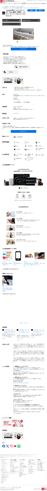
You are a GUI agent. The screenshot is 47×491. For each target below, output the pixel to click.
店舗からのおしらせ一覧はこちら (9, 293)
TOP (3, 6)
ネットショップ (21, 460)
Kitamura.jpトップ (4, 457)
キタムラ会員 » (39, 463)
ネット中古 (21, 462)
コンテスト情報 (30, 472)
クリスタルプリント (4, 461)
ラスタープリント (4, 462)
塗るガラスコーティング (13, 462)
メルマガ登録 (44, 0)
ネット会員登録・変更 (40, 0)
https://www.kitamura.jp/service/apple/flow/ (21, 382)
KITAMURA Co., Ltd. (5, 489)
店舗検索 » (39, 459)
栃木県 (17, 6)
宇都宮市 (21, 6)
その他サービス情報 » (13, 459)
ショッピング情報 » (22, 459)
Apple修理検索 (12, 6)
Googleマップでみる (23, 322)
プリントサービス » (4, 459)
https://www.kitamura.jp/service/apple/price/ (21, 371)
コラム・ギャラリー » (31, 459)
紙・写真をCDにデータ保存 (5, 474)
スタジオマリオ (39, 461)
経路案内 (31, 10)
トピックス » (21, 472)
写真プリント (2, 460)
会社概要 (28, 0)
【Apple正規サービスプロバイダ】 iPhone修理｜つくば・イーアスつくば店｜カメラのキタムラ (24, 331)
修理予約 (40, 10)
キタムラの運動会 (30, 466)
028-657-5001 (15, 113)
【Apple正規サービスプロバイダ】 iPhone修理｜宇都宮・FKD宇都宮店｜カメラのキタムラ (10, 331)
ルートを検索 (26, 102)
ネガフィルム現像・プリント (5, 463)
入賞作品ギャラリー (30, 473)
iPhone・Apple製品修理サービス (14, 460)
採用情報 (31, 0)
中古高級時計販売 (22, 463)
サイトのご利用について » (41, 470)
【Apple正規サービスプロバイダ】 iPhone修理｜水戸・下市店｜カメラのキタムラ (39, 331)
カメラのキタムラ (39, 460)
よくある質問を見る (17, 413)
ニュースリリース (8, 487)
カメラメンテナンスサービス (13, 461)
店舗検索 (6, 6)
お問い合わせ (34, 0)
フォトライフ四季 (30, 468)
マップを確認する (17, 102)
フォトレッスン (30, 467)
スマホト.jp (11, 463)
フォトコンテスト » (31, 471)
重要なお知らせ (21, 473)
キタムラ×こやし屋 (12, 473)
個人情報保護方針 (3, 487)
